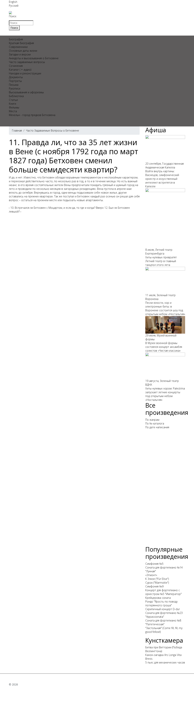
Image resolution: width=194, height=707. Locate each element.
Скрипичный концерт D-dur (162, 609)
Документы (16, 77)
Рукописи (14, 88)
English (13, 2)
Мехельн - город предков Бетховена (32, 115)
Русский (13, 5)
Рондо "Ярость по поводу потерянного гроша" (161, 603)
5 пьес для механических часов (165, 662)
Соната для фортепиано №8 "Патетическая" (163, 622)
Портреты (15, 81)
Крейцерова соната (158, 598)
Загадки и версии (20, 54)
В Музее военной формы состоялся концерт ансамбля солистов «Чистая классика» (163, 346)
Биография (16, 39)
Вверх (100, 207)
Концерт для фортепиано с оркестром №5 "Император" (163, 592)
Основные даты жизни (23, 50)
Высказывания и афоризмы (26, 92)
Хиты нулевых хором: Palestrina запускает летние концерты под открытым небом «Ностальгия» (165, 394)
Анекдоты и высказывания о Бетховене (34, 58)
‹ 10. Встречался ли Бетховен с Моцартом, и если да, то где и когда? (52, 207)
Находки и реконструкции (25, 73)
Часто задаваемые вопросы (27, 62)
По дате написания (157, 427)
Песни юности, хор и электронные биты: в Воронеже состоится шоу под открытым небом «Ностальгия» (165, 308)
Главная (17, 130)
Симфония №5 (154, 563)
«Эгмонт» (151, 575)
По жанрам (152, 419)
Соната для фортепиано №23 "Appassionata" (164, 614)
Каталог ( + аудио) (20, 69)
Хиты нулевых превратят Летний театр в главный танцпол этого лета (161, 261)
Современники (18, 47)
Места (13, 111)
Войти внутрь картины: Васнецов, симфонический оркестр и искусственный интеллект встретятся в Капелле (162, 178)
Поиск (12, 16)
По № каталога (154, 423)
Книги (12, 103)
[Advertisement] (165, 489)
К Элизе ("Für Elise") (157, 579)
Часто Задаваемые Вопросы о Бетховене (52, 130)
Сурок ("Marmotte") (157, 582)
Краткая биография (21, 43)
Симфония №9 (154, 586)
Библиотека (16, 96)
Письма (13, 84)
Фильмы (14, 107)
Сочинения (16, 66)
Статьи (13, 100)
